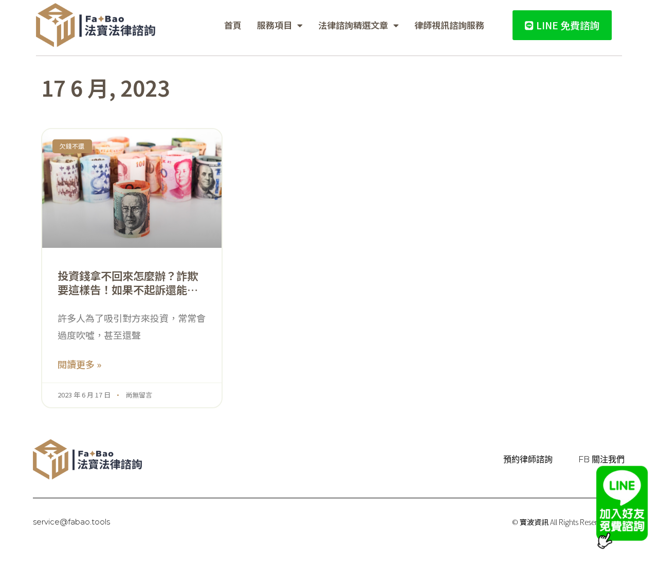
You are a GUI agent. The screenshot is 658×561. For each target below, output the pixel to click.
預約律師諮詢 (528, 459)
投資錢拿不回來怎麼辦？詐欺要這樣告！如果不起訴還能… (128, 282)
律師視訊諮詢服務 (449, 25)
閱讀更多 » (79, 364)
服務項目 (274, 25)
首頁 (233, 25)
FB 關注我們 (601, 459)
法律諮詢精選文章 (353, 25)
